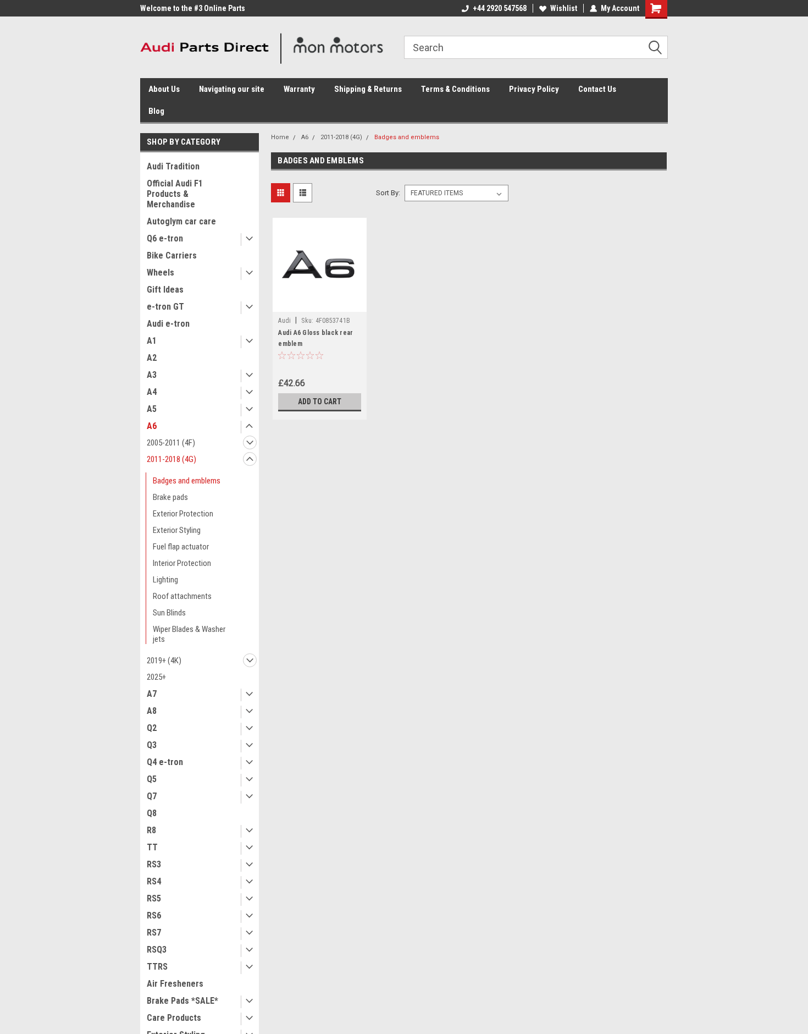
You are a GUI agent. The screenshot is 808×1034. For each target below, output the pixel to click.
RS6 (154, 915)
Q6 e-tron (165, 238)
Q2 (152, 728)
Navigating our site (231, 89)
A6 (152, 426)
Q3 (152, 745)
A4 (152, 392)
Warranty (299, 89)
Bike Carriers (172, 255)
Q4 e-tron (165, 762)
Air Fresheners (175, 983)
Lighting (165, 580)
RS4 (154, 881)
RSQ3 (157, 949)
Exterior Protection (183, 514)
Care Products (174, 1018)
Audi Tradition (173, 166)
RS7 (154, 932)
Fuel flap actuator (181, 547)
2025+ (156, 677)
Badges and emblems (186, 481)
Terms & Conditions (455, 89)
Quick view (320, 303)
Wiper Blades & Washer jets (189, 634)
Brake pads (170, 497)
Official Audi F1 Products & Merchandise (175, 194)
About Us (164, 89)
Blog (156, 111)
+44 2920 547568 (500, 8)
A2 (152, 358)
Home (280, 137)
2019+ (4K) (164, 661)
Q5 (152, 779)
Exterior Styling (177, 530)
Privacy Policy (534, 89)
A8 (152, 711)
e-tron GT (165, 306)
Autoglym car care (181, 221)
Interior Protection (182, 563)
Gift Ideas (165, 289)
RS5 (154, 898)
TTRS (157, 966)
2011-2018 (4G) (171, 459)
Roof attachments (182, 596)
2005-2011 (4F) (171, 443)
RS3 (154, 864)
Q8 (152, 813)
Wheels (160, 272)
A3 (152, 375)
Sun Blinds (169, 613)
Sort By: (388, 193)
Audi (284, 320)
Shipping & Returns (368, 89)
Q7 (152, 796)
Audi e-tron (168, 323)
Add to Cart (319, 401)
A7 (152, 694)
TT (152, 847)
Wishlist (563, 8)
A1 (152, 341)
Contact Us (597, 89)
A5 (152, 409)
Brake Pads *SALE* (182, 1001)
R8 (151, 830)
